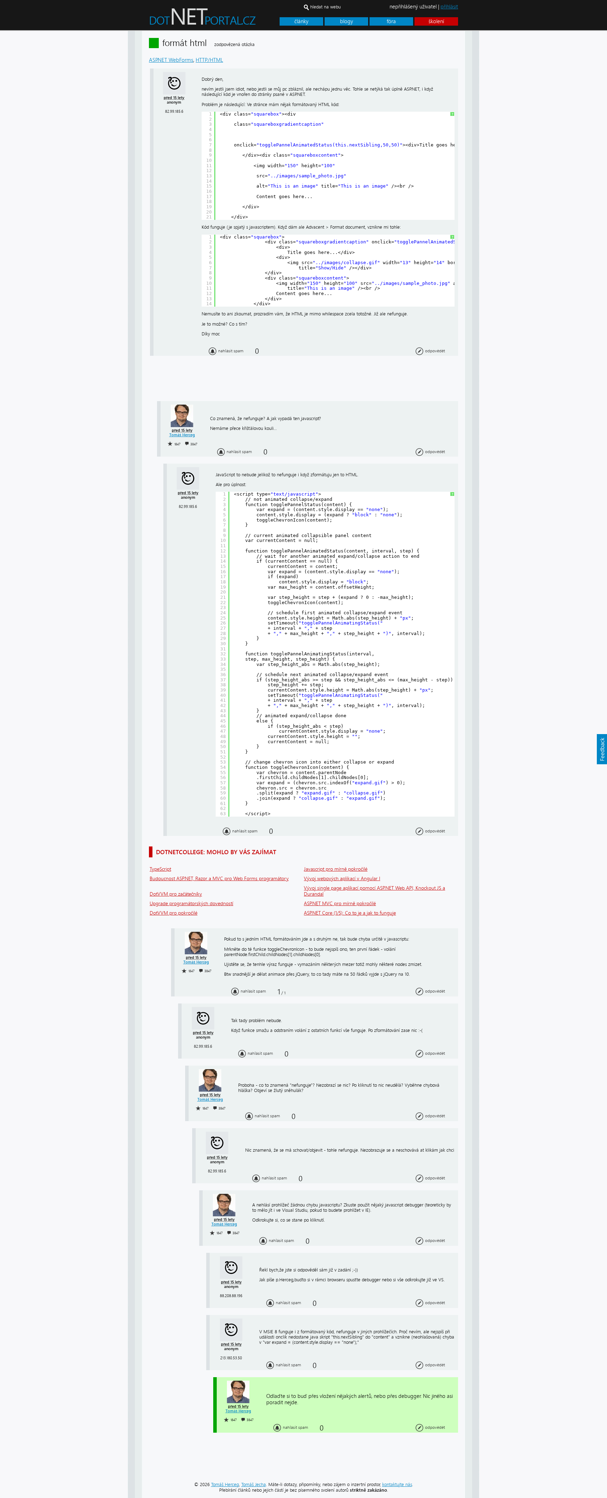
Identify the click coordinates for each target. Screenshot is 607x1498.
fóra (391, 21)
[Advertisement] (507, 136)
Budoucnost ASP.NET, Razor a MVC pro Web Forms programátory (219, 879)
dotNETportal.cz (216, 19)
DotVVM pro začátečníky (176, 894)
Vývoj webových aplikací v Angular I (342, 879)
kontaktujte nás (397, 1484)
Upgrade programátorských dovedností (191, 904)
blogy (346, 21)
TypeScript (160, 869)
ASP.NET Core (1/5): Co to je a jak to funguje (350, 913)
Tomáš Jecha (253, 1484)
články (301, 21)
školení (436, 21)
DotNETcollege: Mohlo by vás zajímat (216, 852)
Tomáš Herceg (182, 435)
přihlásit (449, 7)
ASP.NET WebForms (171, 60)
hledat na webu (325, 6)
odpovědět (435, 350)
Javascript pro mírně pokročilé (335, 869)
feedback (601, 749)
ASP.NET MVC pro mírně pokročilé (340, 904)
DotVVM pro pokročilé (173, 913)
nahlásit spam (230, 350)
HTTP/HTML (209, 60)
